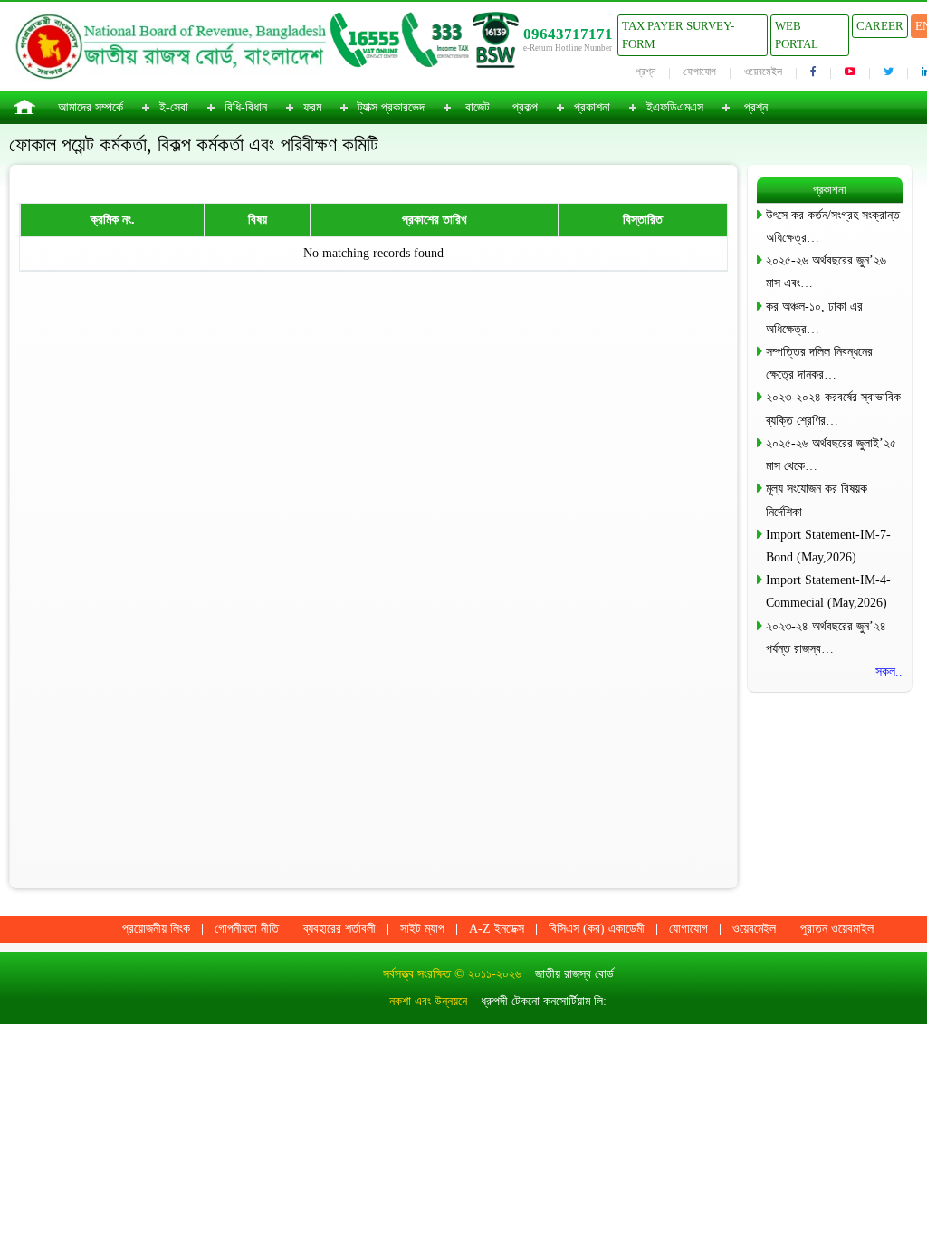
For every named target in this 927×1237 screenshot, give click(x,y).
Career (879, 26)
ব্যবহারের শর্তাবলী (339, 928)
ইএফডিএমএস (674, 107)
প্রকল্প (525, 107)
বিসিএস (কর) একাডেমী (597, 928)
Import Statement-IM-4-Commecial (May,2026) (828, 591)
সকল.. (889, 671)
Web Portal (796, 35)
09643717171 (568, 34)
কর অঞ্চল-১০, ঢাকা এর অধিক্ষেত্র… (814, 318)
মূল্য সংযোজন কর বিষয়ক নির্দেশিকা (816, 500)
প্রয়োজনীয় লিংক (156, 928)
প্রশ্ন (645, 71)
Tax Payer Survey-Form (678, 35)
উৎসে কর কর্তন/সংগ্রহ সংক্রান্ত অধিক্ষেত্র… (833, 226)
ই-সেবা (173, 107)
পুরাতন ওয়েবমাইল (837, 928)
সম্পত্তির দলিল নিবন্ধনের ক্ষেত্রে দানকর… (819, 363)
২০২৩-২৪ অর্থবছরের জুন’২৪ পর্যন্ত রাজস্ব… (826, 637)
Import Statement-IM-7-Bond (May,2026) (828, 546)
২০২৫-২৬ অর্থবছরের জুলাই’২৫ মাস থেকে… (831, 454)
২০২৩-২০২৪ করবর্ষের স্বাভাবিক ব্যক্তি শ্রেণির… (833, 408)
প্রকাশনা (592, 107)
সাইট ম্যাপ (422, 928)
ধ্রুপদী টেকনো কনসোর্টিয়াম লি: (544, 1001)
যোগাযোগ (699, 71)
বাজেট (477, 107)
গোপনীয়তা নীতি (247, 928)
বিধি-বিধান (246, 107)
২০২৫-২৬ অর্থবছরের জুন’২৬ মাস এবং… (826, 272)
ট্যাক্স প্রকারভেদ (391, 107)
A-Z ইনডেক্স (496, 928)
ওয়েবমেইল (763, 71)
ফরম (312, 107)
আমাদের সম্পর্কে (90, 107)
